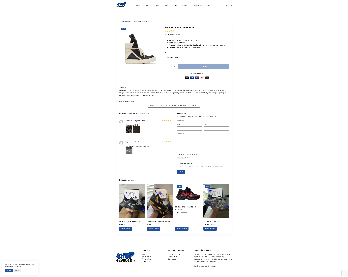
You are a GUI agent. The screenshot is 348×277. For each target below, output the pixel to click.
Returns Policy (173, 256)
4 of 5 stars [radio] (191, 120)
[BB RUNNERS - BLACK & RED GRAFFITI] (188, 194)
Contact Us (146, 261)
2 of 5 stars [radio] (187, 120)
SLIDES (184, 5)
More (208, 5)
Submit (181, 172)
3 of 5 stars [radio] (189, 120)
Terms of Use (146, 259)
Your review (181, 134)
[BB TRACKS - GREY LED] (216, 201)
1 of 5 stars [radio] (185, 120)
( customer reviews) (180, 31)
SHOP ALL (148, 5)
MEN (157, 5)
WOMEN (166, 5)
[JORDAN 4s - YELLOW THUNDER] (160, 201)
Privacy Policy (190, 163)
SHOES (175, 5)
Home (138, 5)
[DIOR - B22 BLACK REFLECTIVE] (132, 201)
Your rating (180, 120)
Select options (125, 228)
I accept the (186, 163)
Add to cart (203, 67)
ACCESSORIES (197, 5)
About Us (145, 254)
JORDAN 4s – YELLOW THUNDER (159, 221)
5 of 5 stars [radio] (193, 120)
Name (179, 124)
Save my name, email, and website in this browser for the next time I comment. (202, 166)
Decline (17, 270)
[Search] (221, 5)
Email (206, 124)
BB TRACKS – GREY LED (212, 221)
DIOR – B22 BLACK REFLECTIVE (131, 221)
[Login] (226, 5)
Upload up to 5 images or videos (187, 154)
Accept (9, 270)
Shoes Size (168, 53)
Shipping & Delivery (175, 254)
